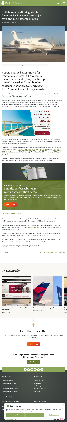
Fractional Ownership (40, 388)
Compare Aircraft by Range (9, 386)
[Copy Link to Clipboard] (60, 252)
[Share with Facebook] (40, 252)
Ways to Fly (38, 376)
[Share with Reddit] (52, 252)
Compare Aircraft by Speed (10, 391)
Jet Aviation (44, 150)
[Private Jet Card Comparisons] (28, 3)
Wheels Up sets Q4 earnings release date (46, 308)
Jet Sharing (37, 386)
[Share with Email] (63, 252)
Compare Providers (7, 380)
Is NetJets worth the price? (12, 213)
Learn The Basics (7, 397)
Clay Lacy (49, 152)
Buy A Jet (37, 391)
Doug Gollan (6, 22)
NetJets (4, 139)
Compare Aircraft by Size (9, 383)
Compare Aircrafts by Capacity (10, 388)
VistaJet (26, 152)
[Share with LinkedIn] (48, 252)
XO (3, 154)
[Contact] (41, 369)
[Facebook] (28, 369)
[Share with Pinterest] (56, 252)
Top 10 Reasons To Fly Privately (11, 401)
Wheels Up (37, 152)
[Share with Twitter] (44, 252)
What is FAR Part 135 (40, 401)
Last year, (5, 94)
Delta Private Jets (12, 152)
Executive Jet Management (26, 150)
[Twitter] (25, 369)
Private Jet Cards (39, 380)
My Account (58, 3)
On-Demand (37, 383)
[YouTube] (31, 369)
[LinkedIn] (38, 369)
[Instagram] (35, 369)
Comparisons (6, 376)
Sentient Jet (57, 150)
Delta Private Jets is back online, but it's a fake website (15, 309)
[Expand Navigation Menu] (64, 3)
